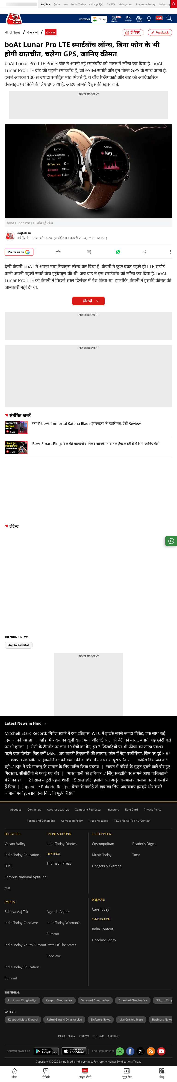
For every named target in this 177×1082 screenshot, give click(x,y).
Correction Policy (72, 821)
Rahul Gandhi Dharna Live (64, 1019)
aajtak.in (24, 233)
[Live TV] (159, 19)
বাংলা (66, 4)
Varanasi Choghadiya (95, 1000)
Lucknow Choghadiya (22, 1000)
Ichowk (98, 1036)
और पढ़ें (87, 301)
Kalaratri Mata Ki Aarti (23, 1019)
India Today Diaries (62, 843)
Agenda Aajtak (58, 911)
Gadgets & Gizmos (106, 865)
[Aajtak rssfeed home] (151, 1051)
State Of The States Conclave (61, 950)
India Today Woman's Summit (63, 928)
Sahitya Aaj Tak (16, 911)
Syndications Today (129, 1062)
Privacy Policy (152, 810)
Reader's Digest (144, 843)
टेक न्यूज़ (50, 32)
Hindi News (12, 32)
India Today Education (22, 854)
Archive (113, 1036)
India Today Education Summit (22, 972)
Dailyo (84, 1036)
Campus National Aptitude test (25, 882)
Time (136, 854)
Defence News (100, 1019)
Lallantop (165, 4)
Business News (162, 1019)
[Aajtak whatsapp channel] (120, 1051)
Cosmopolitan (103, 843)
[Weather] (128, 20)
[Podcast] (139, 19)
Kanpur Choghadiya (59, 1000)
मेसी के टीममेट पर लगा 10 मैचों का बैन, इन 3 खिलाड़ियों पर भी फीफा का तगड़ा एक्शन (99, 746)
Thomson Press (59, 863)
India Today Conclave (21, 922)
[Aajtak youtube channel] (161, 1051)
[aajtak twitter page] (140, 1051)
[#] (118, 253)
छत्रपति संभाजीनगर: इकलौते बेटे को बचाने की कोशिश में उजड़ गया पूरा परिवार (72, 760)
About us (15, 810)
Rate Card (131, 810)
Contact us (34, 810)
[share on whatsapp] (171, 541)
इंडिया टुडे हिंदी (96, 4)
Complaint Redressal (88, 810)
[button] (162, 1074)
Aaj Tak (45, 4)
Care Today (100, 909)
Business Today (145, 4)
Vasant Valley (15, 843)
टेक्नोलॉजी (32, 32)
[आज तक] (14, 18)
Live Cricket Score (131, 1019)
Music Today (102, 854)
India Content (102, 929)
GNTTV (111, 4)
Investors (113, 810)
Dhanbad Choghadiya (132, 1000)
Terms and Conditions (41, 821)
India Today (78, 4)
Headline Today (104, 940)
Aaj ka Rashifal (18, 645)
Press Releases (98, 821)
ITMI (8, 865)
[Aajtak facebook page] (130, 1051)
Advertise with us (58, 810)
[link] (173, 4)
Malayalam (125, 4)
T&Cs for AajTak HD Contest (132, 821)
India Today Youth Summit (25, 944)
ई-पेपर (57, 4)
